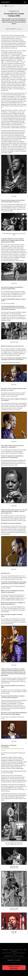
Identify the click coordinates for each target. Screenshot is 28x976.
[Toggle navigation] (25, 2)
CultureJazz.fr (5, 2)
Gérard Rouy (19, 28)
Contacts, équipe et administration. (14, 967)
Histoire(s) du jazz (10, 6)
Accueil (2, 6)
